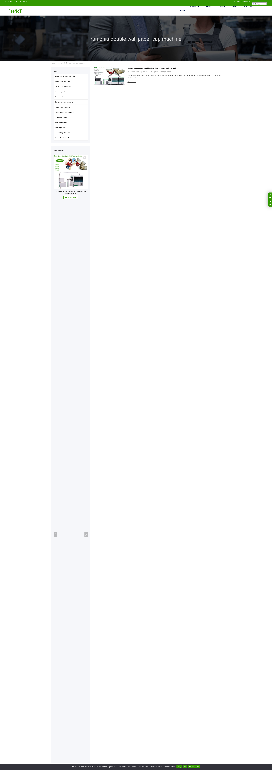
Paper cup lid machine (63, 92)
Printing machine (61, 127)
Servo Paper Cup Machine (20, 2)
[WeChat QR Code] (270, 201)
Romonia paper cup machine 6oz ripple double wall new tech (152, 68)
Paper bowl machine (62, 81)
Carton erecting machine (64, 102)
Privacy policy (194, 767)
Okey (179, 767)
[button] (86, 534)
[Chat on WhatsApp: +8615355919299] (270, 197)
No (185, 767)
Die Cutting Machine (62, 133)
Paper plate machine (62, 107)
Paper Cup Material (62, 138)
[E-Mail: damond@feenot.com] (270, 204)
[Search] (261, 11)
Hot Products (59, 151)
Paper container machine (64, 97)
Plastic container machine (64, 112)
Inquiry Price (72, 197)
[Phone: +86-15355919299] (270, 194)
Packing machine (61, 122)
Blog (55, 72)
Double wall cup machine (64, 87)
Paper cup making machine (161, 72)
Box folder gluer (61, 117)
